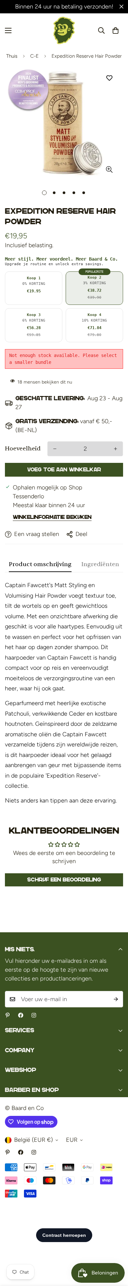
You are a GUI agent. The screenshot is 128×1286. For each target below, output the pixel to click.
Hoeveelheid (23, 448)
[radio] (33, 288)
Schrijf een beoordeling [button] (64, 879)
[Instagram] (33, 1015)
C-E (34, 56)
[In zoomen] (109, 169)
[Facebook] (20, 1015)
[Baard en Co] (64, 30)
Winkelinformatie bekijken (52, 517)
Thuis (11, 56)
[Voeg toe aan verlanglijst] (109, 78)
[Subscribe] (116, 999)
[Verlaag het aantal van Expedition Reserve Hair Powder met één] (55, 449)
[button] (115, 30)
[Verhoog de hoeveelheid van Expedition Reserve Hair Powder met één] (115, 449)
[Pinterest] (7, 1015)
